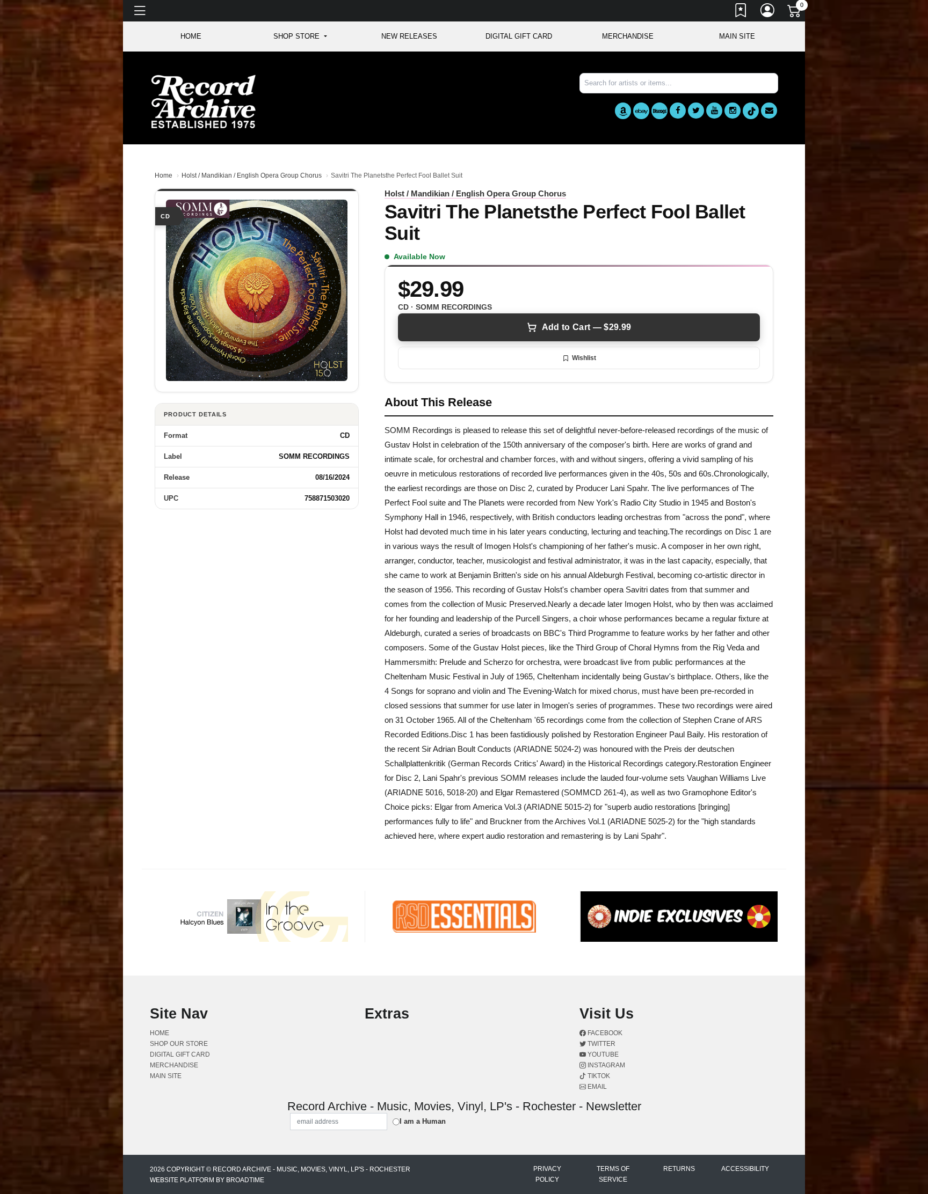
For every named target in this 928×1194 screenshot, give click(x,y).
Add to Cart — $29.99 (586, 327)
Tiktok (598, 1076)
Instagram (605, 1065)
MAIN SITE (737, 36)
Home (163, 175)
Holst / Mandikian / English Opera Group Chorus (252, 175)
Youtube (602, 1054)
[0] (795, 13)
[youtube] (714, 110)
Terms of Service (613, 1174)
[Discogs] (659, 110)
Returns (679, 1169)
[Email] (769, 110)
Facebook (604, 1033)
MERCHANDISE (628, 36)
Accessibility (745, 1169)
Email (596, 1086)
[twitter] (696, 110)
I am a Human (423, 1121)
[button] (300, 36)
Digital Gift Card (518, 36)
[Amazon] (623, 110)
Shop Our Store (179, 1044)
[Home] (203, 101)
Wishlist (584, 358)
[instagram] (732, 110)
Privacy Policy (547, 1174)
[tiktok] (751, 110)
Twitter (600, 1044)
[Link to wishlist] (741, 12)
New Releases (409, 36)
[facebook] (678, 110)
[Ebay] (641, 110)
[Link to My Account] (767, 12)
